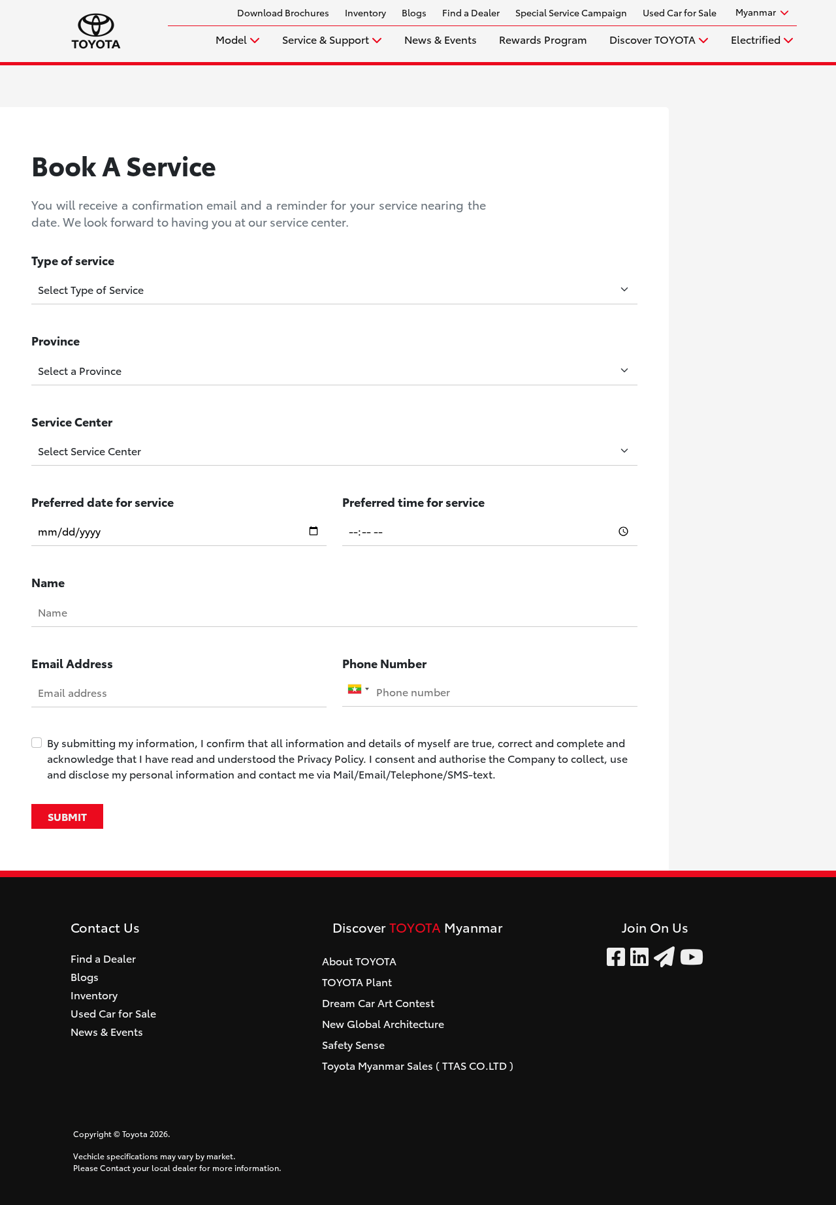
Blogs (414, 12)
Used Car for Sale (679, 12)
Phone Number (384, 662)
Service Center (71, 421)
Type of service (72, 259)
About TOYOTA (359, 960)
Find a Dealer (471, 12)
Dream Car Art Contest (378, 1002)
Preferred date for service (102, 501)
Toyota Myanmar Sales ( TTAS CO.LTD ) (417, 1064)
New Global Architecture (383, 1023)
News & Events (440, 38)
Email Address (72, 662)
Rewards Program (543, 38)
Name (48, 581)
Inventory (365, 12)
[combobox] (358, 689)
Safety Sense (353, 1044)
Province (55, 340)
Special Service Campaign (571, 12)
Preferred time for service (413, 501)
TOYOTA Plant (357, 981)
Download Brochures (283, 12)
